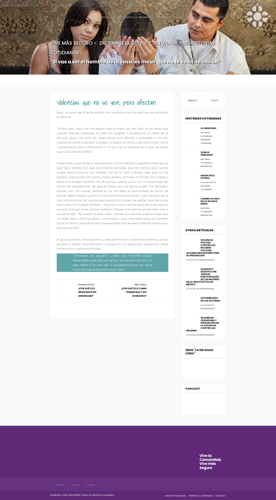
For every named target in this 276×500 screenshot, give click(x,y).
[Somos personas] (191, 156)
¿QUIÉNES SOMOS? (123, 17)
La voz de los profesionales (200, 260)
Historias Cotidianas (203, 118)
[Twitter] (212, 3)
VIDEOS (181, 17)
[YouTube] (217, 3)
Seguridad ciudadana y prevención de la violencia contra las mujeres (202, 324)
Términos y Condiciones (200, 495)
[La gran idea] (191, 132)
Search (214, 100)
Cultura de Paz (169, 43)
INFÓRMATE (145, 17)
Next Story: (134, 290)
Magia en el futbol (208, 177)
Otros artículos (199, 230)
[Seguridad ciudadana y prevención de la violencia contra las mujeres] (191, 322)
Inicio (104, 17)
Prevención (206, 166)
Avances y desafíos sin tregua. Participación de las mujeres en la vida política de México (202, 276)
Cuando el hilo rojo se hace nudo (210, 201)
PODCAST (197, 17)
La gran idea (208, 128)
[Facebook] (207, 3)
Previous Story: (87, 290)
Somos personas (207, 153)
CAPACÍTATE (164, 17)
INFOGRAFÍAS (215, 17)
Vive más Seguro (71, 43)
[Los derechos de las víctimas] (191, 302)
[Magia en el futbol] (191, 179)
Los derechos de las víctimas (210, 299)
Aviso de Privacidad (175, 495)
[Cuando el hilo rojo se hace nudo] (191, 203)
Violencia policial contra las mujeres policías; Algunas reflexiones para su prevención (202, 247)
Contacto (220, 495)
